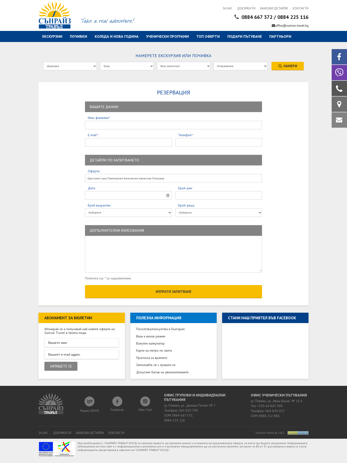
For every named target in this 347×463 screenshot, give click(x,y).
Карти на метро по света (154, 350)
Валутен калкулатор (150, 343)
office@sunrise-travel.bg (292, 26)
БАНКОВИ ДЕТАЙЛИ (274, 8)
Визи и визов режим (150, 336)
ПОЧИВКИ (78, 36)
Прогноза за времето (151, 358)
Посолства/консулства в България (160, 329)
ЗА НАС (228, 8)
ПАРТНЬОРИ (280, 36)
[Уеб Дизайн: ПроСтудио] (297, 432)
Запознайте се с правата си (155, 365)
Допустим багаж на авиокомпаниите (162, 372)
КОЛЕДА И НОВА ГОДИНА (117, 36)
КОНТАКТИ (301, 8)
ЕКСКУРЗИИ (52, 36)
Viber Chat (145, 410)
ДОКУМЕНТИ (246, 8)
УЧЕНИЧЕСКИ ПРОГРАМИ (167, 36)
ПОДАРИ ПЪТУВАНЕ (244, 36)
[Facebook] (339, 56)
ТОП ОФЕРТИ (208, 36)
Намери (290, 66)
